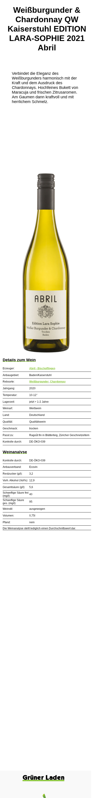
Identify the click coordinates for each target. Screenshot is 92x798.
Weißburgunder (39, 381)
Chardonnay (58, 381)
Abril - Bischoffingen (42, 368)
